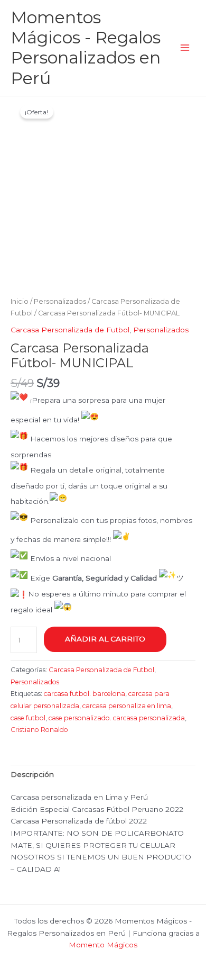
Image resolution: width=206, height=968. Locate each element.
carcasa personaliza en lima (126, 706)
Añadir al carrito (105, 639)
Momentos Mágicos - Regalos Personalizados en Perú (86, 47)
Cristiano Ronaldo (39, 730)
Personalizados (60, 301)
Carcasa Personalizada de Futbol (70, 329)
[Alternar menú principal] (185, 48)
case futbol (28, 718)
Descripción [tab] (32, 774)
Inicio (20, 301)
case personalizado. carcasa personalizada (117, 718)
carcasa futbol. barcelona (84, 694)
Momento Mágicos (103, 944)
